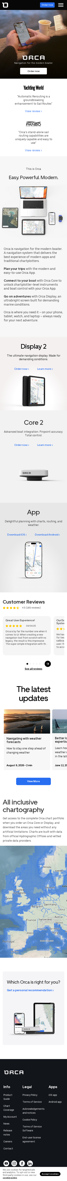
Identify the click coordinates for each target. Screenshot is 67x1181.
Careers (7, 1141)
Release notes (7, 1132)
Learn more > (45, 368)
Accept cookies (50, 1174)
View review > (33, 111)
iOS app (53, 1095)
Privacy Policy (30, 1095)
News (6, 1123)
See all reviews (33, 668)
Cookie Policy (30, 1119)
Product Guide (7, 1097)
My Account (10, 1116)
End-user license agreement (32, 1139)
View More (33, 781)
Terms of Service (32, 1101)
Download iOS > (17, 534)
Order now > (21, 368)
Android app (55, 1101)
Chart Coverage (8, 1108)
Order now (47, 5)
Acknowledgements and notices (33, 1110)
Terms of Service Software (32, 1128)
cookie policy (10, 1178)
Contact (8, 1148)
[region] (33, 902)
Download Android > (47, 534)
